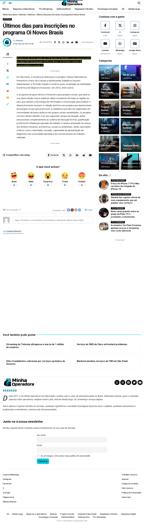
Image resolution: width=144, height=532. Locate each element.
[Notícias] (131, 161)
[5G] (109, 73)
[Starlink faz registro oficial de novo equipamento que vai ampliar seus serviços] (104, 199)
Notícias (7, 19)
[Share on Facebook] (55, 42)
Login (90, 209)
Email (39, 445)
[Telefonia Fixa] (109, 144)
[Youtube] (105, 47)
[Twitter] (134, 382)
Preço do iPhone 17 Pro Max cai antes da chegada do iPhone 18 (125, 186)
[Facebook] (105, 29)
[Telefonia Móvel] (131, 144)
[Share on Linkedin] (68, 42)
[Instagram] (135, 29)
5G (102, 75)
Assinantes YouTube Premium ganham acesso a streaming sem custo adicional (126, 228)
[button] (5, 3)
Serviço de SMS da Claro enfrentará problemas (102, 344)
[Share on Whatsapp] (64, 42)
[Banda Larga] (131, 73)
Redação (19, 40)
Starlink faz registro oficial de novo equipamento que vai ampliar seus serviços (125, 200)
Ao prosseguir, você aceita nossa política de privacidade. (66, 456)
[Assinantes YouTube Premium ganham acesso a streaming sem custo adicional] (104, 227)
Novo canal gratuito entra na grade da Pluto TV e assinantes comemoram (125, 214)
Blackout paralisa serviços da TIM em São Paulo (102, 361)
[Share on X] (59, 42)
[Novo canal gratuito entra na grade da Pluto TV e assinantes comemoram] (104, 213)
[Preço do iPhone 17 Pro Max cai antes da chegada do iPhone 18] (104, 185)
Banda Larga (129, 75)
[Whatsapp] (117, 382)
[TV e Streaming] (109, 161)
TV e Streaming (108, 163)
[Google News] (135, 47)
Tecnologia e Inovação (121, 194)
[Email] (77, 42)
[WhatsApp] (120, 47)
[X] (120, 29)
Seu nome (41, 435)
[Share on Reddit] (72, 42)
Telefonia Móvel (131, 145)
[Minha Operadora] (72, 3)
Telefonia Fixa (108, 145)
